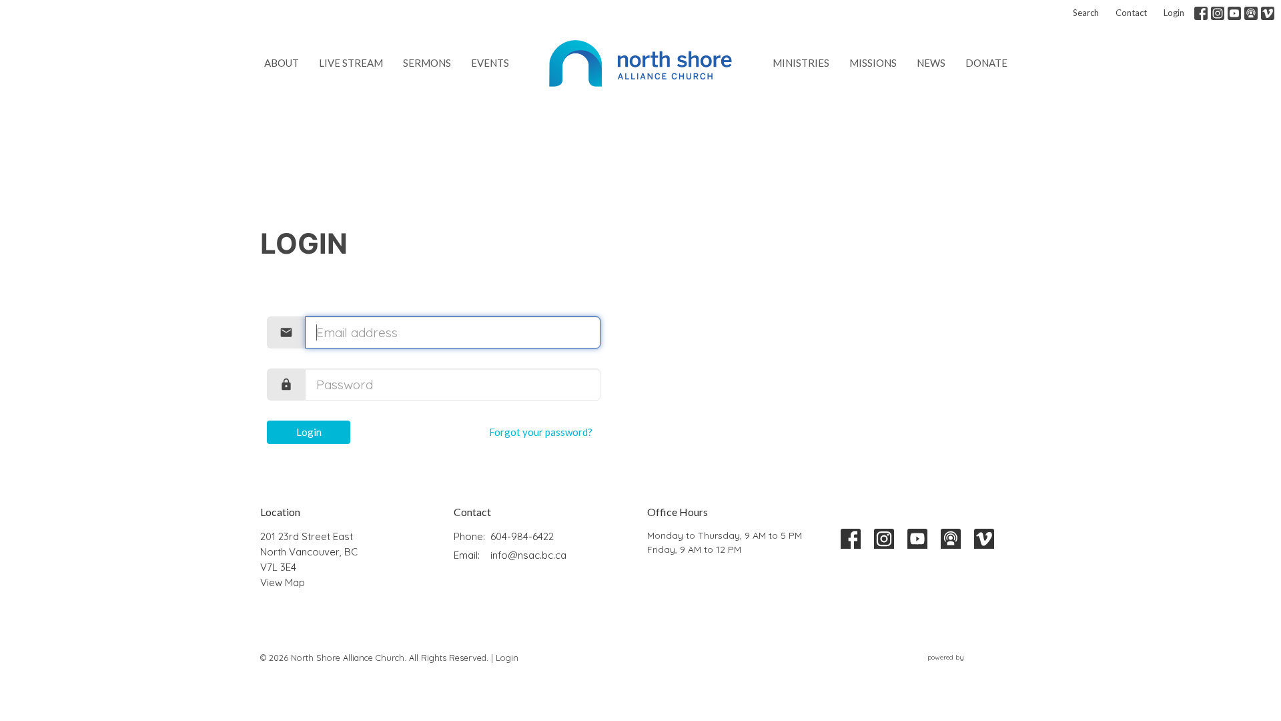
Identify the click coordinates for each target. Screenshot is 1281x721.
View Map (282, 582)
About (281, 63)
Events (490, 63)
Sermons (427, 63)
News (931, 63)
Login (1174, 12)
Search (1086, 12)
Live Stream (351, 63)
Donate (986, 63)
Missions (873, 63)
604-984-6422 (522, 536)
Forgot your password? (540, 432)
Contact (1131, 12)
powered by (966, 668)
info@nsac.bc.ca (528, 555)
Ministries (801, 63)
